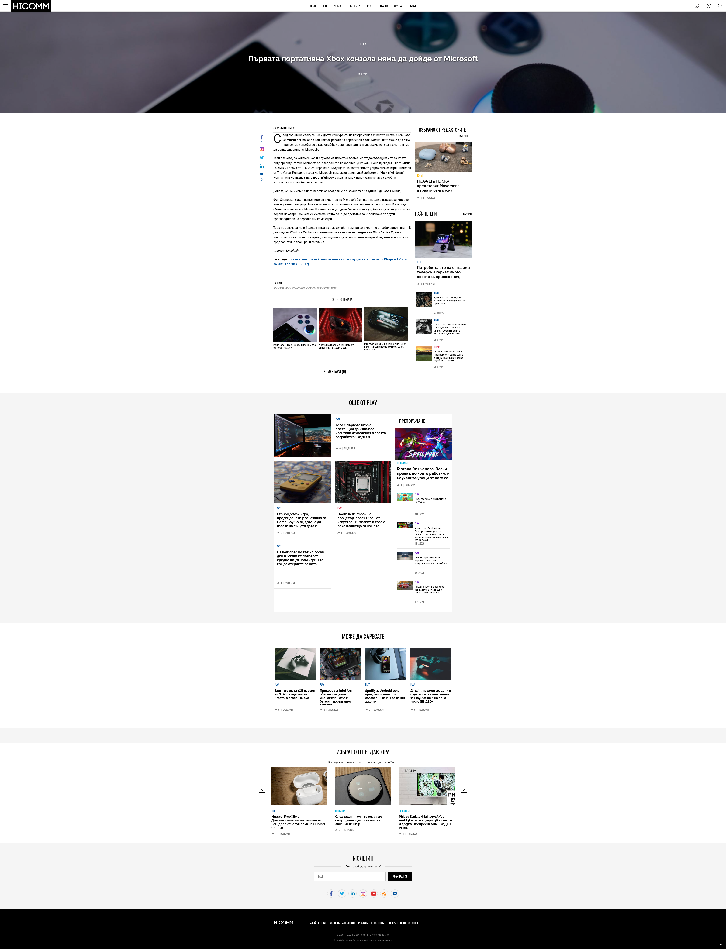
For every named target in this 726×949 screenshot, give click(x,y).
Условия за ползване (343, 923)
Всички (463, 135)
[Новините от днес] (697, 5)
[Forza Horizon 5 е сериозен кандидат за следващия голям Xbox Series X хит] (405, 585)
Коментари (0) (334, 371)
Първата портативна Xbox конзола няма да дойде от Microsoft (363, 58)
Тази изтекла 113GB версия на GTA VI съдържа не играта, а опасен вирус (295, 694)
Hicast (412, 6)
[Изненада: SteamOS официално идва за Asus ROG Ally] (295, 325)
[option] (443, 304)
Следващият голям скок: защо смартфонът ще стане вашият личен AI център (294, 820)
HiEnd (324, 6)
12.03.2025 (363, 74)
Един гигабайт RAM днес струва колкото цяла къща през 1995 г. (449, 302)
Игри (333, 288)
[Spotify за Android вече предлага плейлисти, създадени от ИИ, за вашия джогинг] (385, 664)
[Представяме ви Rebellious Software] (405, 497)
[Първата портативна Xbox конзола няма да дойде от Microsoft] (261, 150)
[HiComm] (31, 6)
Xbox (288, 288)
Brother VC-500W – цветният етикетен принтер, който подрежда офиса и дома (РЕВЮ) (424, 820)
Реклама (363, 923)
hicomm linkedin (352, 893)
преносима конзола (303, 288)
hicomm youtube (374, 893)
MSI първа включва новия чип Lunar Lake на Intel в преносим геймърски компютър (385, 346)
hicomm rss (384, 893)
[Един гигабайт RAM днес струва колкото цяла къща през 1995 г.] (424, 302)
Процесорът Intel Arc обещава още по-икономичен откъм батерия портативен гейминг (336, 698)
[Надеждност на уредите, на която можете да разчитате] (443, 158)
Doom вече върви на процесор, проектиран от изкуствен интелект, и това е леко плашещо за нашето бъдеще (361, 522)
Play (370, 6)
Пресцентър (378, 923)
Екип (324, 923)
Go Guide (413, 923)
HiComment (354, 6)
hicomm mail (395, 893)
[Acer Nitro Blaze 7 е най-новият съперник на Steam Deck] (340, 325)
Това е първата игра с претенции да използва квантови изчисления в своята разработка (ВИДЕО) (361, 431)
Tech (313, 6)
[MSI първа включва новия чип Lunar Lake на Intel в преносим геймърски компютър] (385, 324)
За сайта (314, 923)
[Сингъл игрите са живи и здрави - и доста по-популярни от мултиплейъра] (405, 556)
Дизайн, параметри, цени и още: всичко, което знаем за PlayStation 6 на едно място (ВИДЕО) (430, 696)
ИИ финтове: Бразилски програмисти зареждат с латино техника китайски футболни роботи (448, 358)
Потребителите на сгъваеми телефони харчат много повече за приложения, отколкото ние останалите (443, 277)
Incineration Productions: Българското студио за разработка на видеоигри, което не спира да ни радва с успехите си (431, 534)
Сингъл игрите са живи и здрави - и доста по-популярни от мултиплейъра (431, 560)
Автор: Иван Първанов (284, 128)
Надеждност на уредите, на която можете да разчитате (443, 185)
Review (397, 6)
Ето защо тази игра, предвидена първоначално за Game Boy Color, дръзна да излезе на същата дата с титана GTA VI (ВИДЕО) (301, 522)
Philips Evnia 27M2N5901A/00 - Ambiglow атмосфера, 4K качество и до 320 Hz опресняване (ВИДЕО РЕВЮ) (362, 822)
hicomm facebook (331, 893)
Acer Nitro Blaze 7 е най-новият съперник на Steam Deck (336, 346)
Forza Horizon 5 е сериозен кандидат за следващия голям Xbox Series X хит (430, 589)
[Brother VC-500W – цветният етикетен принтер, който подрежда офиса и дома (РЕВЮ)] (430, 788)
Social (338, 6)
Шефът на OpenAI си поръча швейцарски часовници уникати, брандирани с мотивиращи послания (450, 331)
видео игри (322, 288)
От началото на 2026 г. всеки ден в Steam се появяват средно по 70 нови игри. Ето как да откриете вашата (300, 558)
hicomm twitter (342, 893)
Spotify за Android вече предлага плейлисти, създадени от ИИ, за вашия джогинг (385, 696)
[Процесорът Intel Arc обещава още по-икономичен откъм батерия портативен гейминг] (340, 664)
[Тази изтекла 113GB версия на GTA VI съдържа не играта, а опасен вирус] (295, 664)
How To (383, 6)
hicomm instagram (363, 893)
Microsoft (278, 288)
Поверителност (397, 923)
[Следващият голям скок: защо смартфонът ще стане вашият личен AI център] (302, 788)
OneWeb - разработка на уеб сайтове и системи (363, 940)
